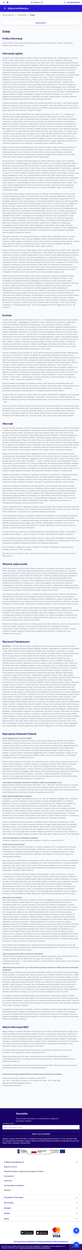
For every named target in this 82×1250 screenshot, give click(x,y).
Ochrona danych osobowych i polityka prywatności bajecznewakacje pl (41, 1241)
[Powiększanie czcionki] (3, 2)
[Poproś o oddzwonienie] (76, 1231)
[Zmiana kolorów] (7, 2)
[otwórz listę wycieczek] (4, 8)
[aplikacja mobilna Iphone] (42, 1234)
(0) (38, 2)
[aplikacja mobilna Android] (27, 1234)
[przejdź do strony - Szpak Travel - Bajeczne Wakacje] (18, 8)
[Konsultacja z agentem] (76, 1245)
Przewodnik (21, 15)
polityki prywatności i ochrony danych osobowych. (34, 1248)
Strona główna (8, 15)
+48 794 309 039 (73, 2)
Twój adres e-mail (8, 1123)
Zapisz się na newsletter (41, 1134)
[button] (41, 1162)
